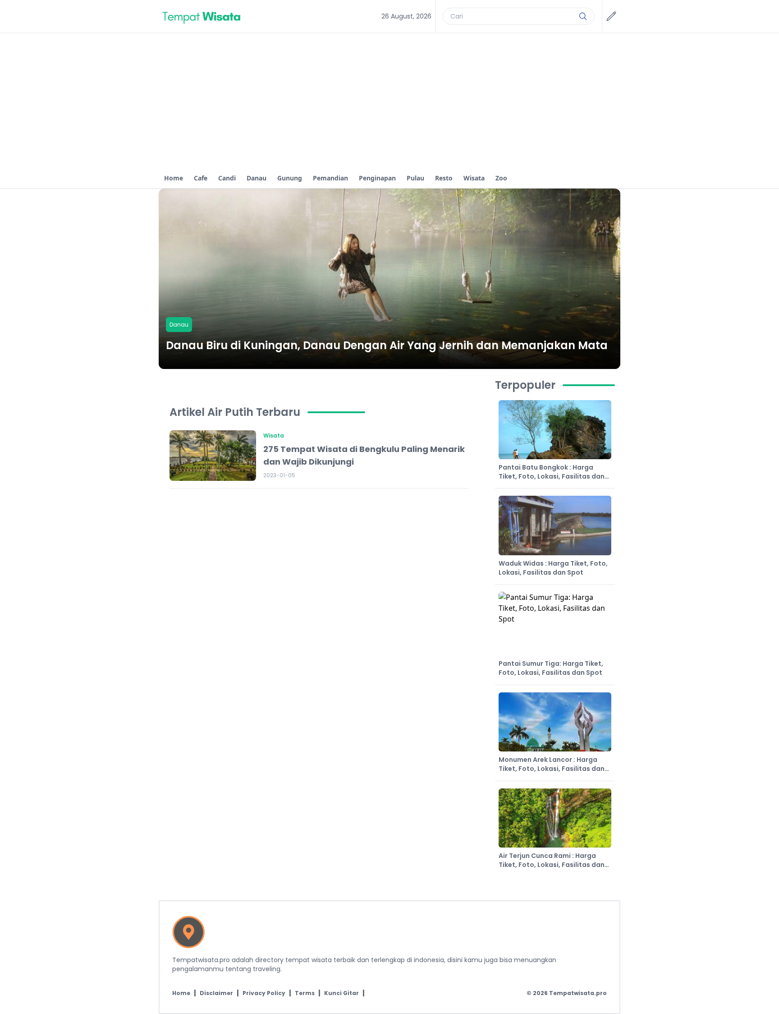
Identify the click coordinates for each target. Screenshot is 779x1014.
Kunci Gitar (341, 993)
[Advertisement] (389, 100)
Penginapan (377, 178)
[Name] (583, 16)
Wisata (474, 178)
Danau (256, 178)
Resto (444, 178)
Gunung (289, 178)
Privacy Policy (264, 993)
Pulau (415, 178)
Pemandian (330, 178)
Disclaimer (216, 993)
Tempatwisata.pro (578, 993)
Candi (227, 178)
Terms (305, 993)
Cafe (200, 178)
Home (173, 178)
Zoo (501, 178)
